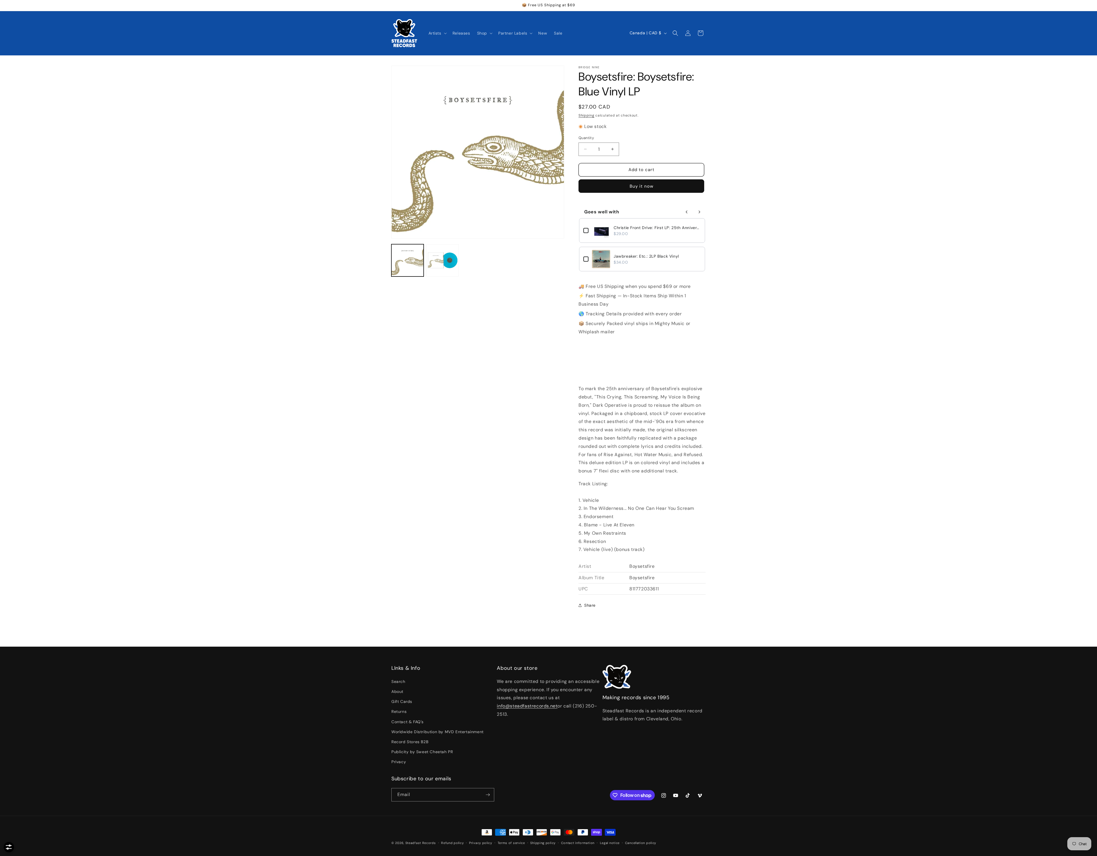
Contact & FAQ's (407, 721)
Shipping (586, 115)
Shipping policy (543, 843)
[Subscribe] (487, 794)
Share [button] (590, 605)
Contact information (577, 843)
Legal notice (610, 843)
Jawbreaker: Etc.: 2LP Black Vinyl (646, 256)
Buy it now (641, 186)
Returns (399, 711)
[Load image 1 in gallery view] (407, 260)
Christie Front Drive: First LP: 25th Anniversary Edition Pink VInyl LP (657, 227)
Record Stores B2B (409, 741)
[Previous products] (686, 212)
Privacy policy (480, 843)
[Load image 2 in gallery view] (443, 260)
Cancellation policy (640, 843)
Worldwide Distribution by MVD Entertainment (437, 731)
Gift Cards (401, 701)
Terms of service (511, 843)
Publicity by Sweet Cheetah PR (422, 751)
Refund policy (452, 843)
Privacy (398, 761)
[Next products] (699, 212)
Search (398, 681)
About (397, 691)
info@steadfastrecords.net (527, 706)
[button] (437, 33)
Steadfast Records (420, 843)
